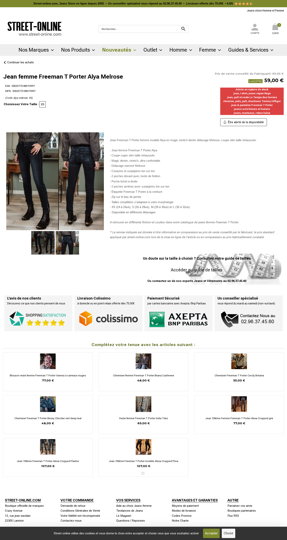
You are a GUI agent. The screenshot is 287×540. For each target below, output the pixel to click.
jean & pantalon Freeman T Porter (252, 105)
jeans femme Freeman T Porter (218, 222)
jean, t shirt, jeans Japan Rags (252, 93)
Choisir (228, 533)
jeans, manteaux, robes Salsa (252, 112)
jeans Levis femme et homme (252, 109)
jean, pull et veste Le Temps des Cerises (252, 97)
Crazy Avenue (13, 510)
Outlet (150, 50)
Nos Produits (75, 50)
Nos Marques (34, 50)
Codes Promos (182, 516)
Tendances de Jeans (129, 510)
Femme (207, 50)
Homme (178, 50)
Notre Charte (180, 520)
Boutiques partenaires (241, 510)
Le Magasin (123, 516)
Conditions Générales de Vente (80, 510)
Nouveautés (116, 50)
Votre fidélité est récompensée (80, 516)
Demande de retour (73, 506)
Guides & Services (248, 50)
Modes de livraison (184, 510)
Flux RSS (233, 516)
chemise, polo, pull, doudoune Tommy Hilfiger (252, 101)
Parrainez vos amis (239, 506)
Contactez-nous (71, 520)
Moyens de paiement (185, 506)
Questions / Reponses (130, 520)
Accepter (211, 533)
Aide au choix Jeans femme (134, 506)
